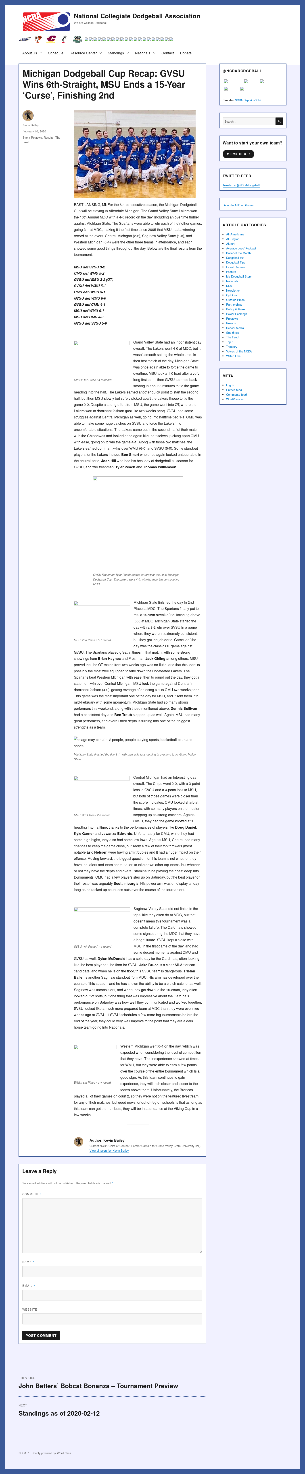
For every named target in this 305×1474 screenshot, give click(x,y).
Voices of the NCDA (239, 351)
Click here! (238, 154)
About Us (29, 53)
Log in (230, 385)
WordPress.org (235, 399)
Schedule (55, 53)
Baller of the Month (238, 253)
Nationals (142, 53)
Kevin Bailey (31, 125)
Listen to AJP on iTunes (238, 205)
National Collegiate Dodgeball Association (137, 15)
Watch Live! (233, 356)
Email (28, 1285)
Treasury (231, 346)
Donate (186, 53)
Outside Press (235, 300)
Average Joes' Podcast (241, 248)
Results (49, 137)
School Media (235, 328)
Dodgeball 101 (235, 257)
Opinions (232, 295)
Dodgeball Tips (235, 262)
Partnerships (234, 304)
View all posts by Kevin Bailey (109, 1150)
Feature (231, 272)
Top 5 (229, 342)
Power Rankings (236, 314)
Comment (32, 1194)
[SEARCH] (279, 121)
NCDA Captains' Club (248, 100)
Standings (116, 53)
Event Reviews (32, 137)
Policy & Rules (235, 309)
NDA (229, 286)
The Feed (232, 337)
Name (28, 1262)
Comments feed (236, 394)
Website (29, 1309)
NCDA (22, 1453)
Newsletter (233, 290)
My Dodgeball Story (239, 276)
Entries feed (234, 390)
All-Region (232, 239)
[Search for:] (249, 121)
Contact (167, 53)
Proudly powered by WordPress (51, 1453)
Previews (232, 318)
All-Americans (235, 234)
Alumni (230, 243)
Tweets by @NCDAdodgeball (241, 185)
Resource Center (83, 53)
